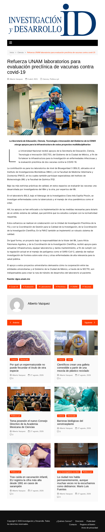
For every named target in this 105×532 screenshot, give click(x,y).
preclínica (61, 287)
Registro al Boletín (87, 525)
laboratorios (45, 287)
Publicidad (91, 521)
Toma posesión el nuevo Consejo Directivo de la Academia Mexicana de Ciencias (28, 423)
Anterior (16, 322)
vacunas (87, 287)
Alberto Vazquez (16, 79)
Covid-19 (14, 287)
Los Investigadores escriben (68, 472)
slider (70, 360)
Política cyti (54, 79)
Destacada (24, 359)
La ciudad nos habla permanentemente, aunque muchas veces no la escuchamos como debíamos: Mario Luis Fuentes (76, 483)
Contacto (73, 525)
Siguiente (88, 322)
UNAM (74, 287)
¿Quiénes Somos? (64, 521)
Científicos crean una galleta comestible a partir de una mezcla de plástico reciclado (73, 367)
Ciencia (46, 79)
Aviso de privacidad (89, 528)
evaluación (29, 287)
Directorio (79, 521)
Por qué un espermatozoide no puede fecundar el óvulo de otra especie (28, 367)
